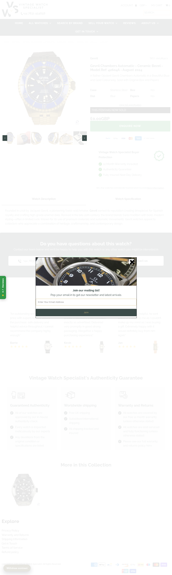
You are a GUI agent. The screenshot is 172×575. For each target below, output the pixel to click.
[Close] (131, 261)
